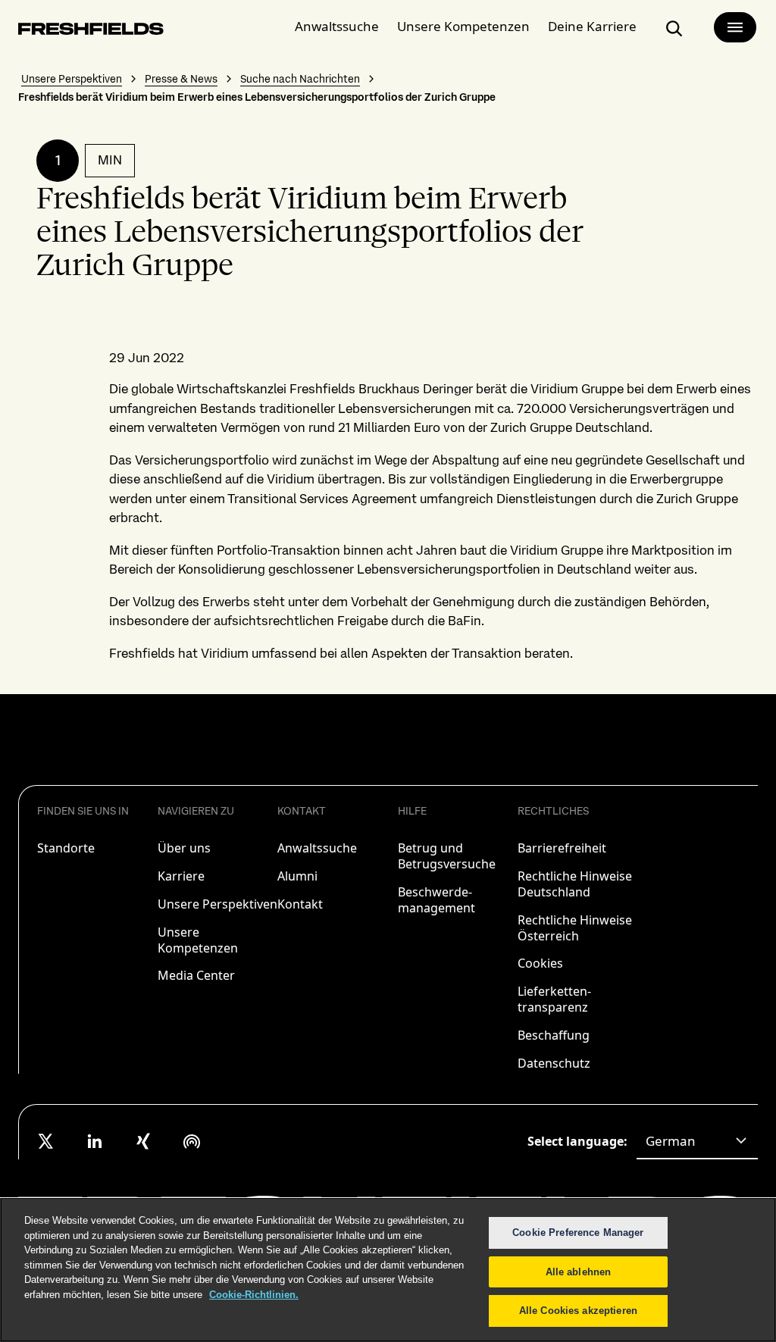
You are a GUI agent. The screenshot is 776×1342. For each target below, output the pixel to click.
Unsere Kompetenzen (463, 26)
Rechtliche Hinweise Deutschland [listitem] (575, 884)
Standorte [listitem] (66, 848)
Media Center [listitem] (196, 975)
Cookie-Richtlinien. (254, 1294)
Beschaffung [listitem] (554, 1035)
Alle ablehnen (579, 1272)
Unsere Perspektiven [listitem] (217, 904)
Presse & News (181, 79)
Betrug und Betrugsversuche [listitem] (447, 856)
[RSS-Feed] (192, 1141)
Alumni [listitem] (297, 876)
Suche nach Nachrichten (300, 79)
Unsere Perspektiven (71, 79)
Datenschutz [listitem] (554, 1063)
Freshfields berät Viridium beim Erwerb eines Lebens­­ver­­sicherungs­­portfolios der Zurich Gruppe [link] (257, 97)
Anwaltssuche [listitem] (317, 848)
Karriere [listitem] (181, 876)
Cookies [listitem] (540, 963)
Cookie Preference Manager (577, 1232)
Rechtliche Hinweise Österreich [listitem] (575, 928)
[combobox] (697, 1141)
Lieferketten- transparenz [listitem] (554, 999)
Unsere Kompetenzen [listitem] (198, 940)
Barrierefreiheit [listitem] (562, 848)
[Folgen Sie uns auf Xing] (143, 1141)
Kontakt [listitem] (300, 904)
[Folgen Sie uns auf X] (46, 1141)
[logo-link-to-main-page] (91, 31)
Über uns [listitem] (184, 848)
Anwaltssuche (337, 26)
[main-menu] (735, 27)
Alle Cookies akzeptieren (578, 1310)
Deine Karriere (592, 26)
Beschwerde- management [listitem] (436, 900)
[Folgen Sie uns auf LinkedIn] (95, 1141)
